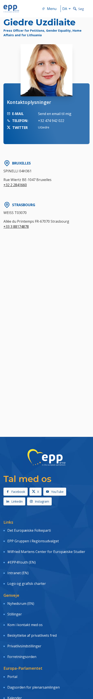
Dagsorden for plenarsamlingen (33, 687)
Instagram (42, 501)
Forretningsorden (21, 656)
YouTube (57, 492)
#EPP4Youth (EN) (21, 562)
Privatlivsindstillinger (24, 646)
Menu (51, 8)
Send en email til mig (54, 113)
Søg (81, 9)
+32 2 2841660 (15, 185)
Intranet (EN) (18, 573)
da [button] (64, 8)
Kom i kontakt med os (25, 624)
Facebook (18, 492)
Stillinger (14, 614)
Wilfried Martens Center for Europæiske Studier (46, 551)
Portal (12, 676)
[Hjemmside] (11, 8)
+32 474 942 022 (51, 120)
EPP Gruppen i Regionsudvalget (33, 541)
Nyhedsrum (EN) (20, 603)
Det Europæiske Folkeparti (29, 530)
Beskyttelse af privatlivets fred (32, 635)
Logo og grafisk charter (26, 583)
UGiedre (43, 127)
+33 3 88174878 (16, 226)
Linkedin (17, 501)
